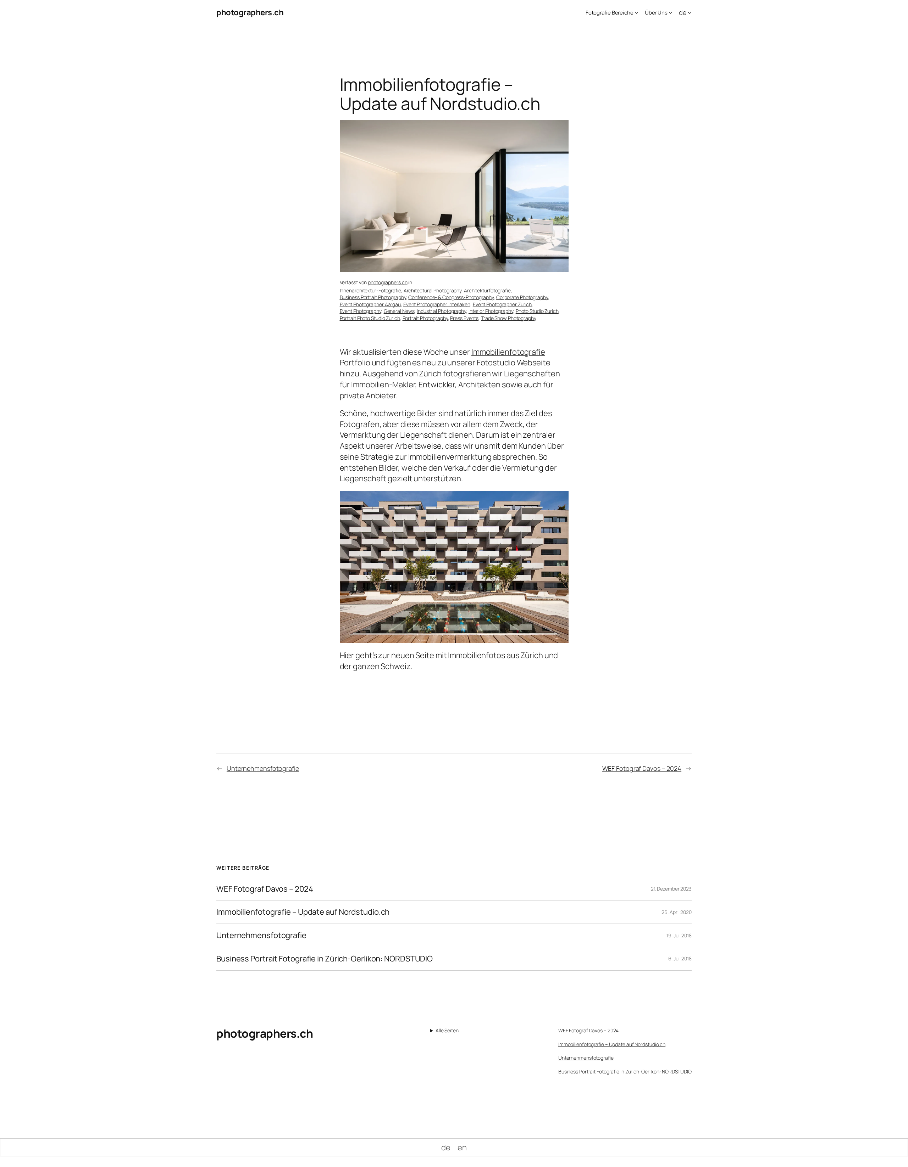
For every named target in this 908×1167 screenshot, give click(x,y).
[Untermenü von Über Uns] (670, 12)
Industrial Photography (441, 311)
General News (399, 311)
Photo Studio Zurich (537, 311)
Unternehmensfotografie (263, 768)
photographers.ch (249, 12)
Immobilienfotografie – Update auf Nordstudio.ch (302, 912)
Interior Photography (491, 311)
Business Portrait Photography (373, 297)
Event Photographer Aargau (370, 304)
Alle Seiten (447, 1030)
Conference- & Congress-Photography (451, 297)
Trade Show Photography (508, 318)
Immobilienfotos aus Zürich (495, 655)
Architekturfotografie (487, 290)
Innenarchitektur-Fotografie (370, 290)
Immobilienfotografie (508, 352)
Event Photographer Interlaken (436, 304)
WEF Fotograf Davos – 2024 (642, 768)
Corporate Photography (522, 297)
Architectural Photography (433, 290)
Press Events (464, 318)
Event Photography (360, 311)
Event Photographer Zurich (502, 304)
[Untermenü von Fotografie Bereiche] (636, 12)
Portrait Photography (425, 318)
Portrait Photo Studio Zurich (370, 318)
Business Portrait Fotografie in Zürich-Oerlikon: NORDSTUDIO (324, 958)
